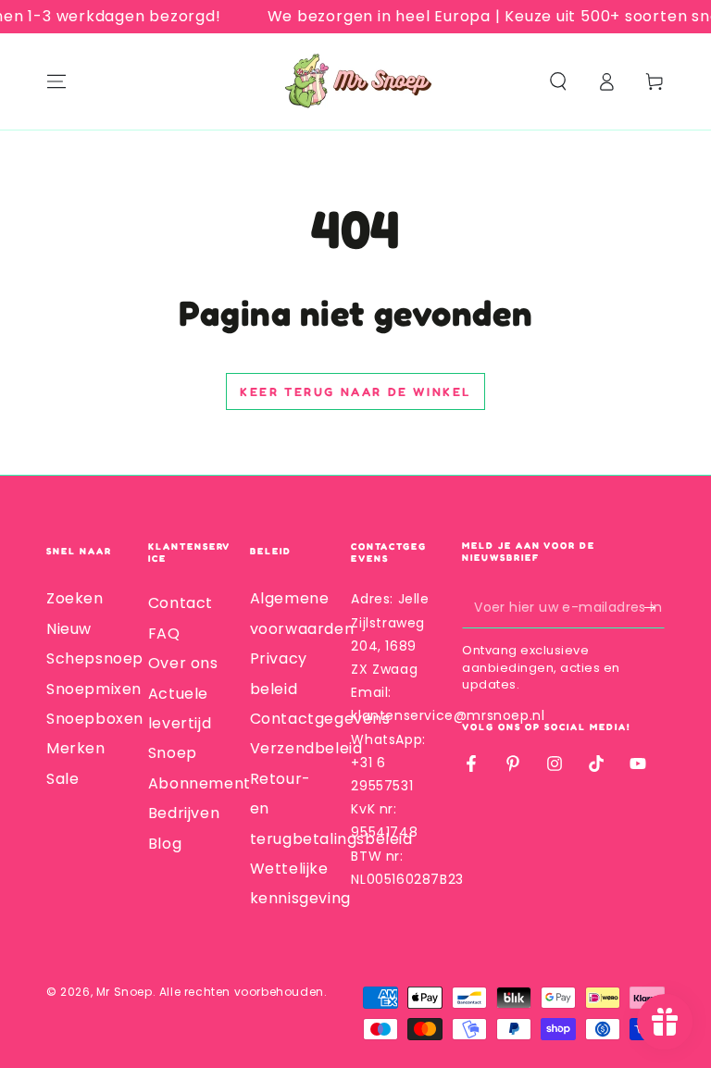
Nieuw (69, 629)
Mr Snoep (124, 992)
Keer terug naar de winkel (355, 391)
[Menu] (56, 81)
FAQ (164, 633)
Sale (62, 778)
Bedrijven (183, 813)
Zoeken (75, 598)
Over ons (183, 663)
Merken (76, 748)
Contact (180, 603)
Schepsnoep (94, 658)
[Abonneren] (654, 607)
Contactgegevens (320, 718)
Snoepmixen (94, 689)
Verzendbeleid (306, 748)
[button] (558, 81)
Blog (164, 843)
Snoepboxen (94, 718)
